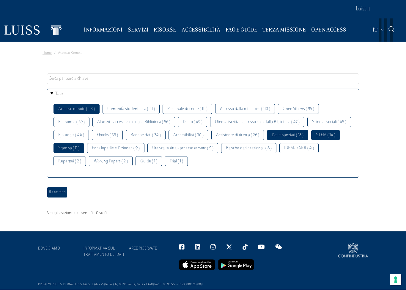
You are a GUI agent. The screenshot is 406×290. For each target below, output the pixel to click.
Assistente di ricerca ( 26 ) (237, 135)
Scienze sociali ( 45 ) (329, 122)
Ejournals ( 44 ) (71, 135)
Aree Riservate (143, 248)
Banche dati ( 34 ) (145, 135)
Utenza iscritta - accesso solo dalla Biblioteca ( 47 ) (257, 122)
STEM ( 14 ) (325, 135)
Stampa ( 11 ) (68, 148)
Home (47, 53)
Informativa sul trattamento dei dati (104, 252)
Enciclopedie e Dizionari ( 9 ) (116, 148)
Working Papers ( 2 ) (111, 161)
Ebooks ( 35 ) (107, 135)
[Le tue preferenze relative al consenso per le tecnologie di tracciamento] (395, 279)
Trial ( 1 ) (176, 161)
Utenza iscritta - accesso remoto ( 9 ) (182, 148)
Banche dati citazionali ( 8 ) (249, 148)
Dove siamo (49, 248)
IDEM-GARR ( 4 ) (299, 148)
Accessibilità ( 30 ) (188, 135)
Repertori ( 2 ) (69, 161)
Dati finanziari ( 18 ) (287, 135)
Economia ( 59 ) (71, 122)
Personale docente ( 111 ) (187, 109)
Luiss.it (363, 9)
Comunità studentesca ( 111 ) (131, 109)
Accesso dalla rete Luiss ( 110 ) (245, 109)
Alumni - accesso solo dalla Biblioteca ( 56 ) (133, 122)
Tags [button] (59, 94)
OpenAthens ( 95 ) (298, 109)
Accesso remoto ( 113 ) (76, 109)
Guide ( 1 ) (148, 161)
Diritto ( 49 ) (192, 122)
